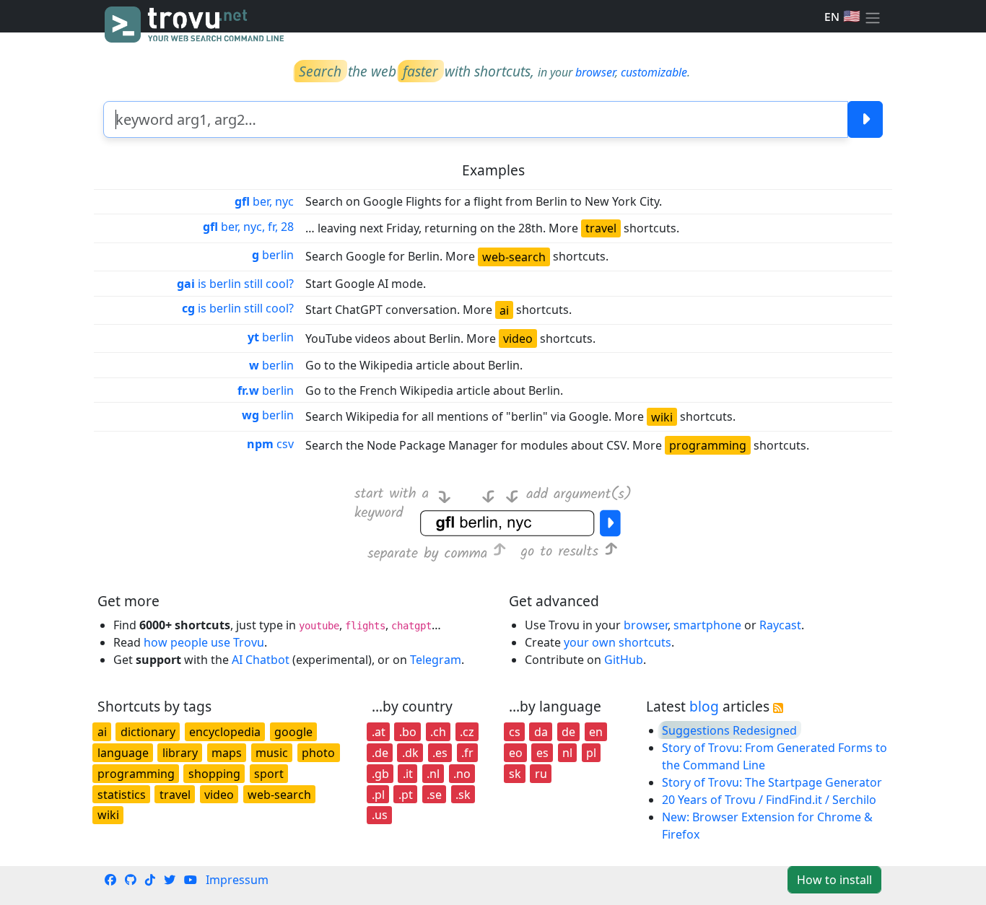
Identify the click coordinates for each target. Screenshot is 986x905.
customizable (654, 72)
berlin (273, 255)
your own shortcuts (617, 642)
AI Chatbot (260, 660)
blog (704, 706)
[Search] (865, 119)
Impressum (237, 880)
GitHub (623, 660)
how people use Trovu (204, 642)
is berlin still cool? (235, 284)
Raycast (780, 625)
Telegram (435, 660)
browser (595, 72)
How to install (834, 880)
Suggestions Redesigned (729, 730)
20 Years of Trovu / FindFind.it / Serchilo (769, 800)
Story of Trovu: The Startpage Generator (772, 782)
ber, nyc (264, 201)
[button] (872, 17)
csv (270, 444)
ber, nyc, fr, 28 (248, 227)
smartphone (707, 625)
